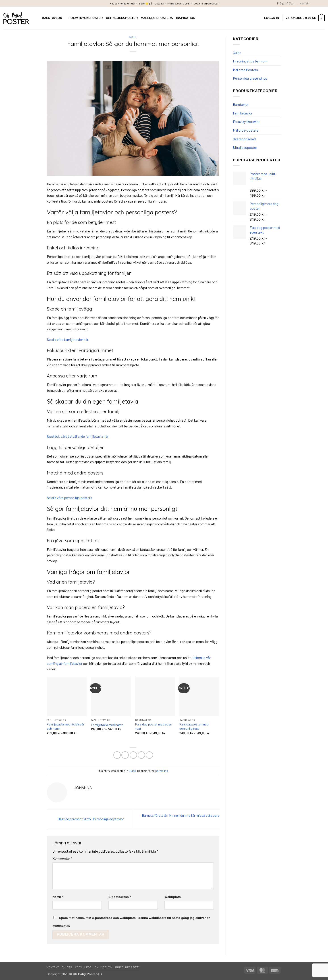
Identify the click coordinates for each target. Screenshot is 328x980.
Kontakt (304, 3)
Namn (57, 897)
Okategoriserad (244, 139)
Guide (133, 37)
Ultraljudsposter (122, 18)
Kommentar (62, 858)
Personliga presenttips (250, 78)
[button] (271, 18)
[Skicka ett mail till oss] (322, 3)
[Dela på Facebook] (117, 755)
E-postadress (119, 897)
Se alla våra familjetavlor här (67, 339)
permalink (161, 771)
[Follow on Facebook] (314, 3)
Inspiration (185, 18)
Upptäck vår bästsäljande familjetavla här (77, 436)
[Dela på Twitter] (125, 755)
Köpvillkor (83, 967)
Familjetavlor (242, 113)
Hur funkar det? (127, 967)
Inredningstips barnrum (250, 61)
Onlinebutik (103, 967)
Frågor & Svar (286, 3)
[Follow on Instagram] (318, 3)
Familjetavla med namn (107, 725)
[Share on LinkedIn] (149, 755)
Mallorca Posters (245, 70)
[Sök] (37, 18)
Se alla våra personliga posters (69, 497)
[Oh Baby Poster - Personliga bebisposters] (16, 18)
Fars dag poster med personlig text (193, 726)
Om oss (67, 967)
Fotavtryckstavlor (246, 121)
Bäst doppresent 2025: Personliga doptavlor (90, 819)
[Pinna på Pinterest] (141, 755)
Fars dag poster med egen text (153, 726)
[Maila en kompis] (133, 755)
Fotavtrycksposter (86, 18)
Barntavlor (52, 18)
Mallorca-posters (157, 18)
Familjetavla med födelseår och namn (65, 726)
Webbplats (172, 897)
